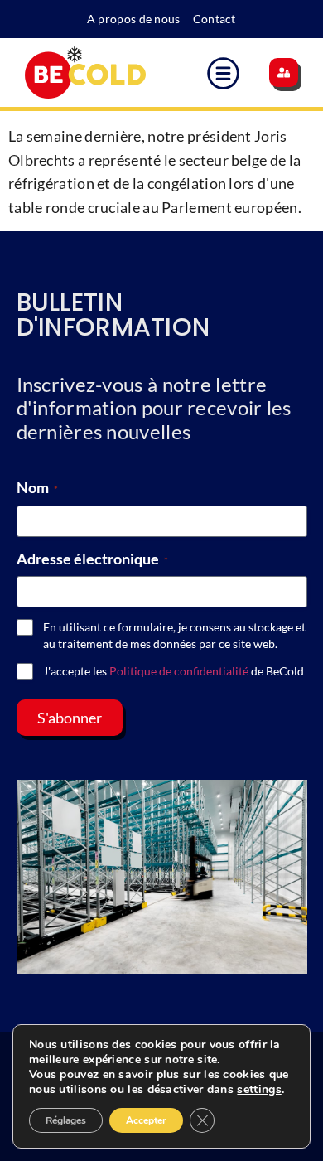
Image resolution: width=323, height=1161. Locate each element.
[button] (224, 76)
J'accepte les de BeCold (173, 671)
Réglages (66, 1120)
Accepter (146, 1120)
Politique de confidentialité (178, 671)
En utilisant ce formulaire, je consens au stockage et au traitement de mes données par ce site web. (174, 635)
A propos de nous (134, 19)
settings (259, 1089)
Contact (214, 19)
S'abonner (69, 718)
